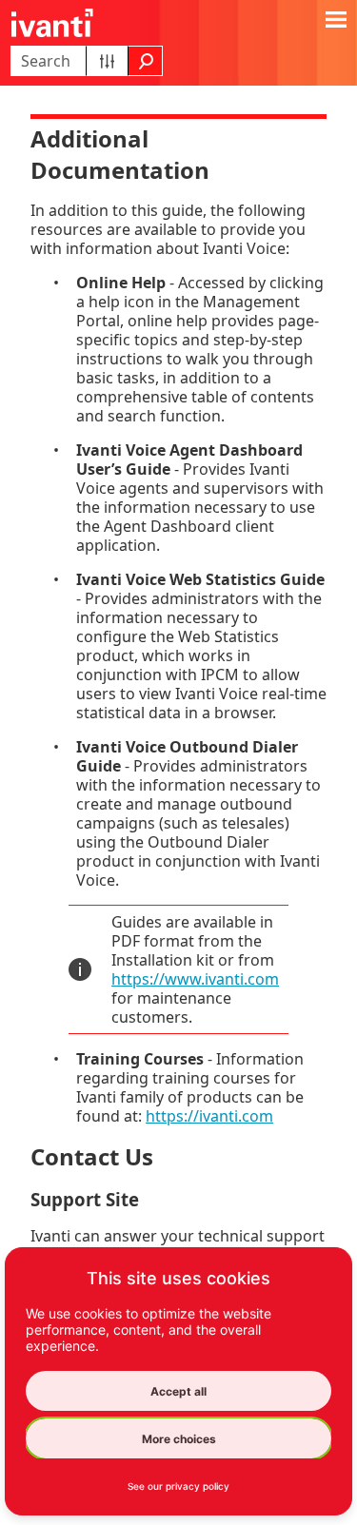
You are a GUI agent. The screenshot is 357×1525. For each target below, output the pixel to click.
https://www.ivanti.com (195, 978)
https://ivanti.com (209, 1115)
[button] (107, 61)
